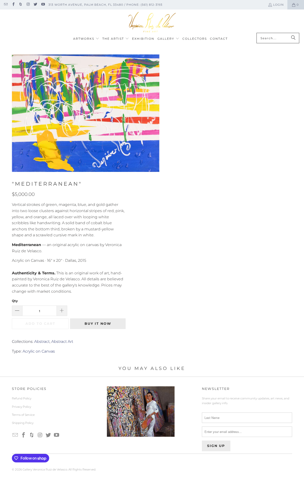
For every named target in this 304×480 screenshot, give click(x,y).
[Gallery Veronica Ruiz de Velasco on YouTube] (43, 4)
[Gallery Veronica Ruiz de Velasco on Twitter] (35, 4)
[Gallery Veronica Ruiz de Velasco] (152, 22)
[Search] (293, 38)
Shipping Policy (22, 423)
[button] (86, 39)
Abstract (42, 341)
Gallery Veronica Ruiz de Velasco (45, 469)
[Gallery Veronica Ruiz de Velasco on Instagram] (28, 4)
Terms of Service (23, 415)
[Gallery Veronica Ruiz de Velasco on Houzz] (21, 4)
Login (278, 4)
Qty (15, 301)
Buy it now (98, 323)
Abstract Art (62, 341)
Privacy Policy (21, 406)
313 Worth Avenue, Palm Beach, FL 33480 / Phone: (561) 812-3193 (105, 4)
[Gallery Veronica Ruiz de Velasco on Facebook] (13, 4)
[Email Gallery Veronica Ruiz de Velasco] (6, 4)
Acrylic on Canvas (39, 351)
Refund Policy (21, 398)
